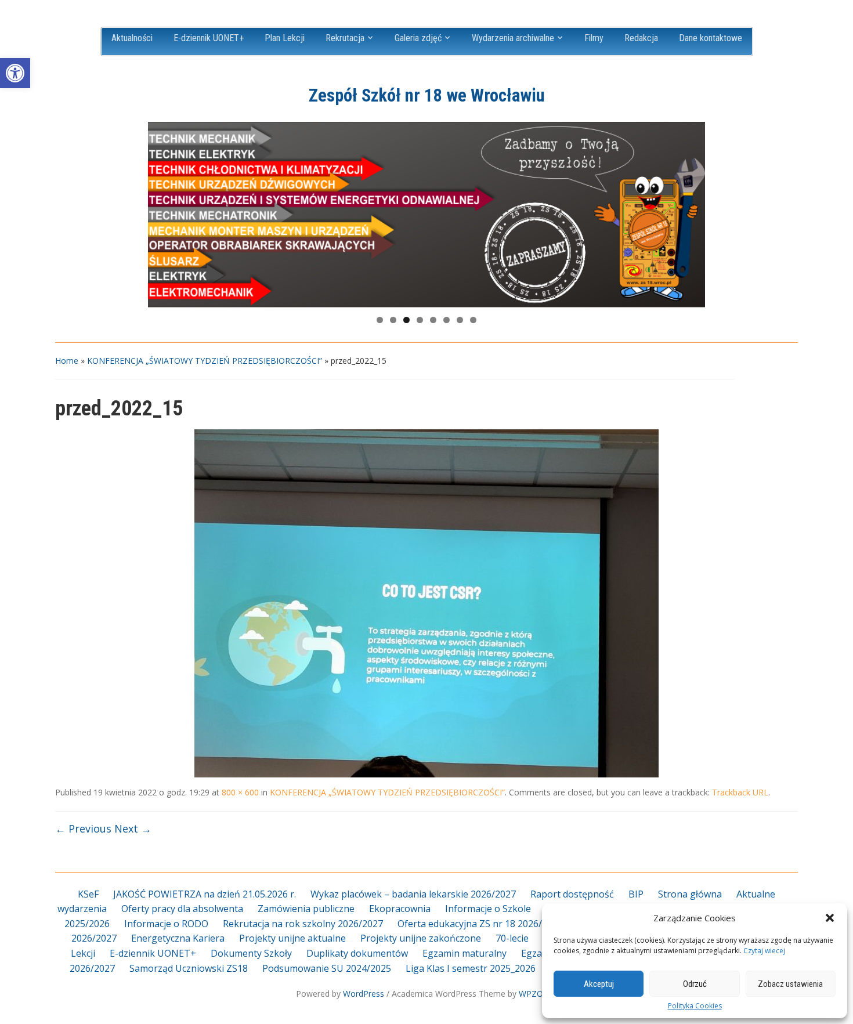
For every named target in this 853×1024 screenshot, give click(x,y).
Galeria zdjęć (418, 38)
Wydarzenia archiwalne (513, 38)
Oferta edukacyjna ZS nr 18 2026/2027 (480, 923)
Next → (132, 828)
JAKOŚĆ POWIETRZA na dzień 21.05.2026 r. (204, 894)
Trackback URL (740, 792)
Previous (162, 211)
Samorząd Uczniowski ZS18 (188, 968)
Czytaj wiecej (764, 951)
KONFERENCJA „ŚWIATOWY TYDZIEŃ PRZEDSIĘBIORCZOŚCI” (204, 360)
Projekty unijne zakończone (420, 938)
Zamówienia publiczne (306, 908)
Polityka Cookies (695, 1006)
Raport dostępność (572, 894)
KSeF (88, 894)
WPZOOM (538, 993)
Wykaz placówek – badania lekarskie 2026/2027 (413, 894)
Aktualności (132, 38)
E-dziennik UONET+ (209, 38)
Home (66, 360)
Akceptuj (599, 984)
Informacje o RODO (166, 923)
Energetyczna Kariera (178, 938)
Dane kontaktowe (710, 38)
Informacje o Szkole (488, 908)
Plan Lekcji (285, 38)
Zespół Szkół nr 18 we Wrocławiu (427, 95)
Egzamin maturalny (464, 953)
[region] (426, 214)
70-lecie (512, 938)
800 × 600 (240, 792)
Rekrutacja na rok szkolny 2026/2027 (303, 923)
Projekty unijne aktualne (292, 938)
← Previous (83, 828)
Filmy (593, 38)
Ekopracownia (400, 908)
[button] (15, 73)
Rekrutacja (345, 38)
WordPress (363, 993)
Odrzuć (695, 984)
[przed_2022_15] (426, 602)
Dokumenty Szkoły (251, 953)
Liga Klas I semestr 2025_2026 (471, 968)
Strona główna (690, 894)
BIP (636, 894)
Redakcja (641, 38)
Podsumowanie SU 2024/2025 (326, 968)
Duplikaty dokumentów (357, 953)
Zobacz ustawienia (790, 984)
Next (690, 211)
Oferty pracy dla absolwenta (182, 908)
